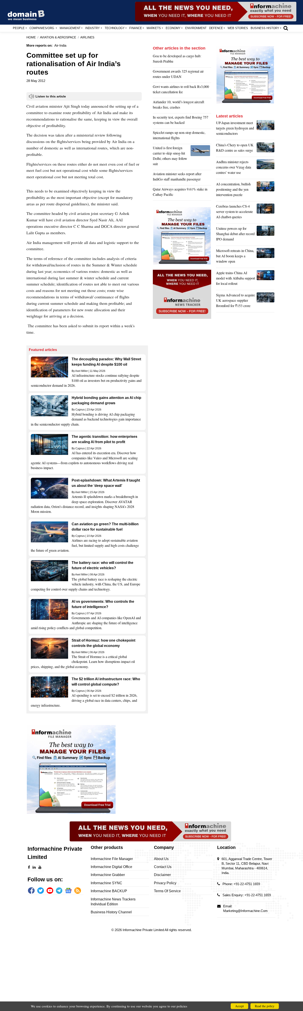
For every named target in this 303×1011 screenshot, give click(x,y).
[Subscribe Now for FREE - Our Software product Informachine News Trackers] (215, 11)
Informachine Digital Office (111, 867)
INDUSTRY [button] (92, 28)
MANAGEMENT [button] (70, 28)
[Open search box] (286, 28)
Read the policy (264, 1006)
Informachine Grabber (108, 875)
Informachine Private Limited (144, 930)
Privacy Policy (165, 883)
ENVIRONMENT (196, 28)
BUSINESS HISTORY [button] (265, 28)
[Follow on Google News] (68, 890)
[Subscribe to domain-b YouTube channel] (50, 890)
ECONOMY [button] (173, 28)
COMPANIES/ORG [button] (42, 28)
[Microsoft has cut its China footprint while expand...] (265, 257)
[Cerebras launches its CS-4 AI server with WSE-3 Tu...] (265, 213)
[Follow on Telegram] (59, 890)
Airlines (87, 37)
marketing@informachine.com (245, 911)
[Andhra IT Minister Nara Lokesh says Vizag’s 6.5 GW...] (265, 168)
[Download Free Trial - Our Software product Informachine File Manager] (87, 769)
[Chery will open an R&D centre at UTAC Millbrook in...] (265, 148)
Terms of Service (167, 891)
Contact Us (162, 867)
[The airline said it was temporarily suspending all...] (201, 157)
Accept (239, 1006)
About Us (161, 859)
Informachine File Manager (112, 859)
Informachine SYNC (106, 883)
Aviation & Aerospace (58, 37)
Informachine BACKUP (109, 891)
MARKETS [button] (154, 28)
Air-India (60, 45)
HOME (31, 37)
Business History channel (111, 912)
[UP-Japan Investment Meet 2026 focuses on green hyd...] (265, 129)
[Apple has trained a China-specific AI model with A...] (265, 279)
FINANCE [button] (135, 28)
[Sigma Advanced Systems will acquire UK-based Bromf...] (265, 301)
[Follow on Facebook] (31, 890)
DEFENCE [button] (216, 28)
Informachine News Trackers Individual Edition (113, 901)
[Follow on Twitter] (40, 890)
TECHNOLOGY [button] (115, 28)
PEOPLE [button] (19, 28)
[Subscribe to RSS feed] (77, 890)
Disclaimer (162, 875)
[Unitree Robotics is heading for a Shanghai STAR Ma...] (265, 235)
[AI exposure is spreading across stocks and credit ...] (265, 190)
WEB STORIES (238, 28)
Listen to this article (50, 96)
